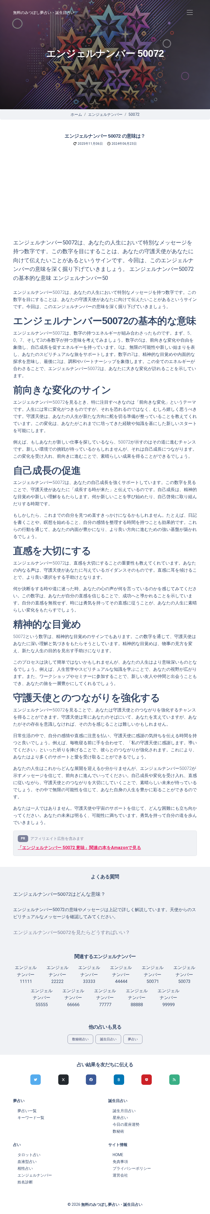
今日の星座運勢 (126, 1124)
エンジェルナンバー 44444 (121, 974)
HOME (118, 1155)
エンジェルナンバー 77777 (105, 997)
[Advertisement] (105, 197)
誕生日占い (108, 1039)
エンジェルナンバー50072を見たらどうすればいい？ (71, 932)
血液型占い (27, 1161)
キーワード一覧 (31, 1117)
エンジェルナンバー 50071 (153, 974)
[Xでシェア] (63, 1079)
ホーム (76, 114)
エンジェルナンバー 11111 (26, 974)
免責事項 (120, 1161)
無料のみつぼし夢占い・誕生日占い (43, 12)
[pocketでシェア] (146, 1079)
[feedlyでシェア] (174, 1079)
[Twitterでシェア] (35, 1079)
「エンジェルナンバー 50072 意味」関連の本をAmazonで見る (79, 847)
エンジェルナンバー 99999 (168, 997)
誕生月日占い (124, 1111)
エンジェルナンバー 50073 (184, 974)
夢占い (133, 1039)
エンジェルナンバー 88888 (137, 997)
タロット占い (29, 1155)
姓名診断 (25, 1182)
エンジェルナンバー (105, 114)
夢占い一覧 (27, 1111)
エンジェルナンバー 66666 (73, 997)
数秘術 (118, 1131)
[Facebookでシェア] (91, 1079)
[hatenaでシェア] (119, 1079)
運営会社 (120, 1175)
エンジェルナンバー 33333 (89, 974)
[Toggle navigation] (189, 13)
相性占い (25, 1168)
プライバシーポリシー (132, 1168)
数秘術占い (80, 1039)
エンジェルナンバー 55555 (41, 997)
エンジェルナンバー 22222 (57, 974)
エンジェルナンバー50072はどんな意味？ (59, 894)
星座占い (120, 1117)
